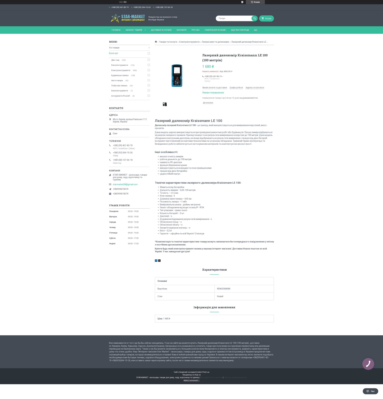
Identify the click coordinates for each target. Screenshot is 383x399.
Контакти (181, 30)
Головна (116, 30)
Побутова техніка (119, 85)
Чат (373, 391)
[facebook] (156, 261)
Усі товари (114, 47)
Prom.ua (205, 372)
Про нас (196, 30)
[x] (159, 261)
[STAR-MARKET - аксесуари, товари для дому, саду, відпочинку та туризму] (127, 22)
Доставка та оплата (161, 30)
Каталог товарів (134, 30)
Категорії (113, 53)
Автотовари (117, 80)
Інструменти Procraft (120, 96)
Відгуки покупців (240, 30)
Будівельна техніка (120, 75)
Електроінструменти (189, 42)
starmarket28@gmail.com (125, 184)
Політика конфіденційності (235, 377)
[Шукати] (254, 18)
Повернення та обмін (215, 30)
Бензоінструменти (119, 65)
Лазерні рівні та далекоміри (215, 42)
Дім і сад (115, 60)
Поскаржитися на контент (211, 377)
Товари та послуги (168, 42)
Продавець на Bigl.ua (192, 375)
